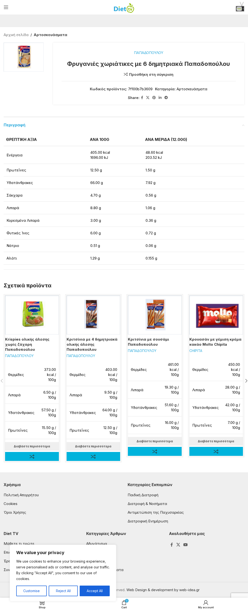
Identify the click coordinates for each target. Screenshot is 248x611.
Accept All (95, 591)
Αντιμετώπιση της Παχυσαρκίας (156, 512)
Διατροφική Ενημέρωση (148, 521)
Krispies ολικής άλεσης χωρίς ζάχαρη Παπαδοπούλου (27, 344)
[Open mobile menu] (6, 7)
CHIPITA (195, 351)
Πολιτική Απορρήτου (21, 495)
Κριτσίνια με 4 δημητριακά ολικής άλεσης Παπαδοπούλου (92, 344)
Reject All (63, 591)
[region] (63, 573)
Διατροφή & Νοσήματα (147, 503)
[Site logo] (124, 7)
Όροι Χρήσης (15, 512)
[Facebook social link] (142, 97)
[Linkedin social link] (160, 97)
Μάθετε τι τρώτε (19, 543)
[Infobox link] (240, 7)
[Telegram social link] (166, 97)
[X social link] (148, 97)
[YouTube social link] (185, 544)
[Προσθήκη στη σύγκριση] (32, 456)
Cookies (10, 503)
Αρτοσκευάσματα (50, 34)
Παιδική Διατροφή (143, 495)
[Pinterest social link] (154, 97)
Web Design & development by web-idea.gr (163, 590)
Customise (31, 591)
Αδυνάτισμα (96, 543)
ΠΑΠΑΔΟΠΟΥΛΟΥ (148, 52)
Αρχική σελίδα (16, 34)
